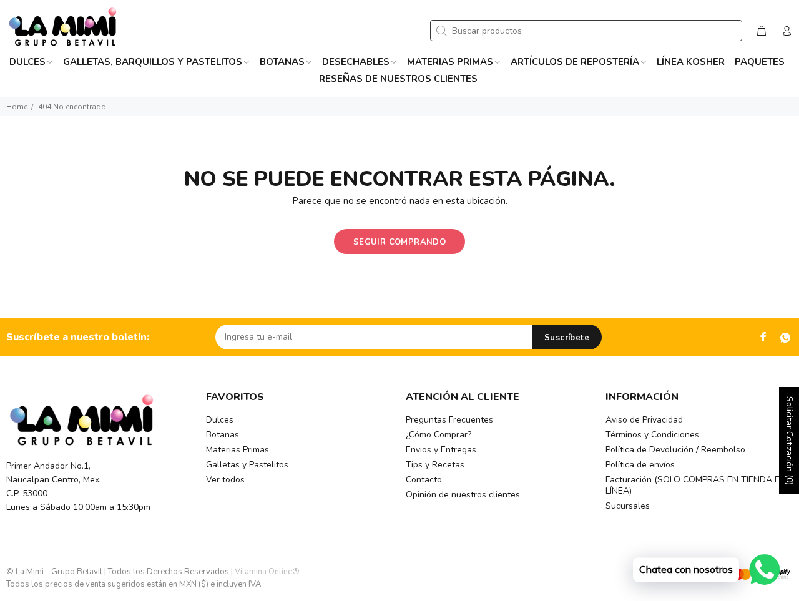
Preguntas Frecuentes (449, 420)
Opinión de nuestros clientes (463, 495)
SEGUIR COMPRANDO (399, 242)
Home (16, 107)
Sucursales (627, 506)
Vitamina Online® (267, 571)
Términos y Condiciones (652, 435)
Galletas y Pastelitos (247, 465)
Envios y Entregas (441, 450)
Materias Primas (237, 450)
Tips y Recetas (435, 465)
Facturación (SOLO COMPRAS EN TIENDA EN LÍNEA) (695, 485)
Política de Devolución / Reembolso (675, 450)
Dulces (219, 420)
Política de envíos (640, 465)
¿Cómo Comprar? (438, 435)
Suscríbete (566, 337)
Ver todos (225, 480)
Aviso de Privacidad (644, 420)
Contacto (424, 480)
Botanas (222, 435)
